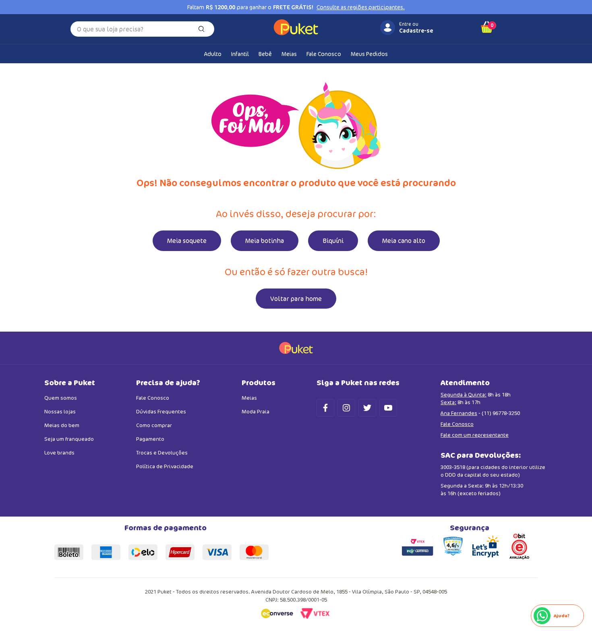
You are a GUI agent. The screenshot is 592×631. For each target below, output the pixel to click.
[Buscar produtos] (203, 29)
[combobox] (142, 29)
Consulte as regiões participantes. (361, 7)
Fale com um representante (475, 434)
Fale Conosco (457, 424)
